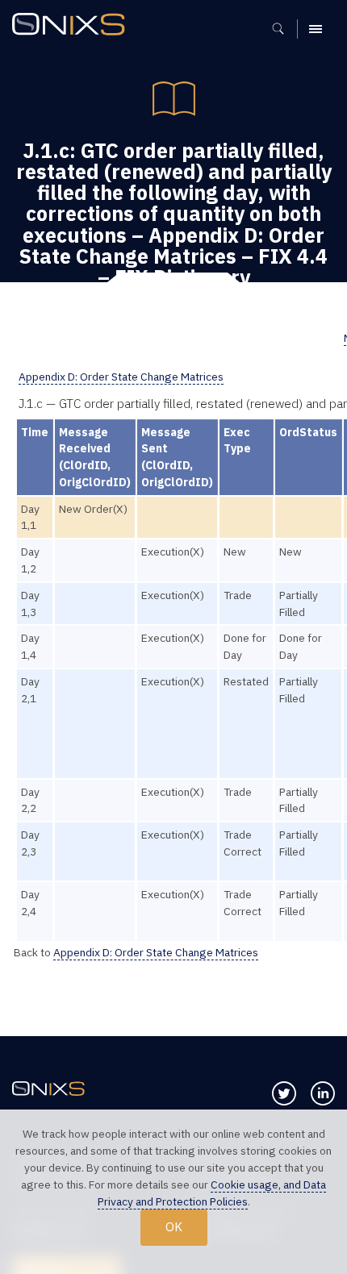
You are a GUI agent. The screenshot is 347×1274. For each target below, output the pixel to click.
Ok (173, 1226)
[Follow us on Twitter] (284, 1093)
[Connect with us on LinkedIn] (323, 1093)
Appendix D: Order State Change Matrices (121, 376)
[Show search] (284, 29)
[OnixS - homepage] (72, 26)
